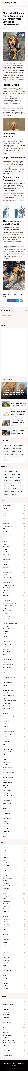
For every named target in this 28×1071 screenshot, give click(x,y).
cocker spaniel (14, 582)
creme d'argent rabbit (14, 1012)
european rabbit (14, 1019)
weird (13, 451)
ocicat (14, 975)
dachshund (14, 531)
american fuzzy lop (14, 1001)
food (5, 471)
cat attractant (7, 483)
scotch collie (14, 726)
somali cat (14, 952)
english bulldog (14, 559)
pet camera (14, 485)
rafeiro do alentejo (14, 816)
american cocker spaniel (14, 657)
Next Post (23, 321)
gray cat (14, 880)
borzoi (14, 687)
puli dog (14, 718)
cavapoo (14, 769)
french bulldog (14, 523)
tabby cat (14, 847)
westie (14, 836)
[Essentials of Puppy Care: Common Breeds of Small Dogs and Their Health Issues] (6, 404)
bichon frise (14, 551)
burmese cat (14, 932)
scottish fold (14, 883)
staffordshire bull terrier (14, 731)
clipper (6, 491)
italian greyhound (14, 618)
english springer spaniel (14, 664)
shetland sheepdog (14, 621)
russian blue (14, 888)
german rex (14, 967)
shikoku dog (14, 823)
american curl (14, 926)
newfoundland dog (14, 610)
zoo (22, 454)
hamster (19, 457)
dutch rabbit (14, 1014)
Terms (14, 1063)
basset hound (14, 639)
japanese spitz (14, 708)
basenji (14, 672)
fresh (4, 296)
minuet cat (14, 916)
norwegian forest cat (14, 896)
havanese (14, 785)
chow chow (14, 567)
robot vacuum (15, 488)
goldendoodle (14, 703)
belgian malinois (14, 641)
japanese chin (14, 790)
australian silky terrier (14, 751)
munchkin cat (14, 893)
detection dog (15, 294)
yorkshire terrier (14, 554)
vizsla (14, 739)
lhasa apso (14, 713)
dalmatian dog (14, 616)
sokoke (14, 985)
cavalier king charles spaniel (14, 587)
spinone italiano (14, 831)
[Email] (21, 300)
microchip (12, 491)
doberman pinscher (14, 557)
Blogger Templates (16, 1068)
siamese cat (14, 873)
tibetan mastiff (14, 651)
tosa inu (14, 685)
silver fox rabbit (14, 1053)
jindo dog (14, 793)
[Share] (24, 28)
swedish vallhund (14, 834)
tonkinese (14, 988)
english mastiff (14, 698)
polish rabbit (14, 1045)
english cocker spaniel (14, 695)
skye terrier (14, 826)
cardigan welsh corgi (14, 690)
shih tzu (14, 549)
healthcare (7, 448)
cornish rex (14, 960)
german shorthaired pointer (14, 700)
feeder (13, 474)
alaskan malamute (14, 577)
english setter (14, 780)
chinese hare (14, 1009)
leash (19, 474)
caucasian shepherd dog (14, 677)
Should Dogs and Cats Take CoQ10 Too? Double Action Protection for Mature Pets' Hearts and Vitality (18, 432)
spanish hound (14, 828)
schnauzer (14, 562)
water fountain (18, 480)
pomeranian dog (14, 533)
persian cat (14, 867)
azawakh (14, 754)
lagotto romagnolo (14, 803)
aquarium (11, 457)
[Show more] (4, 304)
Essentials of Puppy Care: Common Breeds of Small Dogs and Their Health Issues (18, 403)
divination (6, 460)
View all (24, 310)
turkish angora (14, 955)
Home (4, 9)
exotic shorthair (14, 901)
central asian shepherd (14, 772)
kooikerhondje (14, 800)
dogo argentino (14, 662)
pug (14, 536)
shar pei (14, 633)
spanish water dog (14, 682)
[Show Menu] (2, 2)
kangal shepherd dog (14, 795)
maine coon (14, 865)
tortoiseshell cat (14, 885)
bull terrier (14, 626)
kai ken (14, 710)
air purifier (6, 488)
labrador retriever (14, 510)
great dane (14, 595)
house (11, 471)
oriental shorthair (14, 950)
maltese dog (14, 546)
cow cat (14, 875)
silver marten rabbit (14, 1055)
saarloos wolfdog (14, 818)
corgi (14, 518)
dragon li (14, 944)
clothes (12, 477)
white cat (14, 860)
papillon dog (14, 631)
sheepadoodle (14, 728)
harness (6, 485)
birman (14, 929)
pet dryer (6, 494)
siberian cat (14, 911)
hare (14, 1027)
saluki (14, 723)
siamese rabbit (14, 1050)
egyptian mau (14, 962)
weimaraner (14, 654)
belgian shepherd (14, 644)
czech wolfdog (14, 775)
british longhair (14, 939)
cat (5, 445)
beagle (8, 9)
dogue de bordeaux (14, 777)
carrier (5, 477)
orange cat (14, 850)
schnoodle (14, 821)
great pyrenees (14, 649)
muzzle (20, 491)
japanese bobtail (14, 970)
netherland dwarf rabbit (14, 1040)
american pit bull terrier (14, 659)
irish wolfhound (14, 787)
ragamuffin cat (14, 919)
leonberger (14, 805)
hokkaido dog (14, 705)
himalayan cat (14, 908)
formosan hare (14, 1024)
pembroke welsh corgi (14, 716)
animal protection (16, 448)
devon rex (14, 934)
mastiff (14, 608)
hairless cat (14, 903)
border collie (14, 521)
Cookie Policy (20, 1063)
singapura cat (14, 924)
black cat (14, 852)
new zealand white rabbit (14, 1042)
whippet (14, 669)
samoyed (14, 541)
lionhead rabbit (14, 1035)
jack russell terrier (14, 572)
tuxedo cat (14, 857)
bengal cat (14, 891)
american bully (14, 636)
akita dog (14, 564)
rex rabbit (14, 1048)
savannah (14, 980)
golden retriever (14, 505)
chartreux (14, 942)
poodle (14, 513)
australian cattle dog (14, 749)
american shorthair (14, 878)
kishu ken (14, 798)
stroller (21, 485)
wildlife (6, 454)
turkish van (14, 921)
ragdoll (14, 870)
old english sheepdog (14, 628)
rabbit (19, 451)
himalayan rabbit (14, 1030)
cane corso (14, 675)
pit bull (14, 539)
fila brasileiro (14, 680)
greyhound (14, 598)
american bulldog (14, 580)
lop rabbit (14, 1037)
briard (14, 759)
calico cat (14, 855)
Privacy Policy (7, 1063)
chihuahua (14, 528)
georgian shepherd (14, 782)
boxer (14, 569)
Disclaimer (14, 1065)
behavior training (17, 445)
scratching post (8, 480)
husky (14, 516)
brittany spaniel (14, 762)
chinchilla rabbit (14, 1007)
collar (18, 477)
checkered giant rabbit (14, 1004)
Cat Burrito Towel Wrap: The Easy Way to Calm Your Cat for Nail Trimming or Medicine (18, 422)
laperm (14, 973)
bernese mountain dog (14, 585)
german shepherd (14, 526)
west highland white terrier (14, 603)
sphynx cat (14, 898)
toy (16, 471)
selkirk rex (14, 983)
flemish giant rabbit (14, 1022)
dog (21, 294)
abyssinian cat (14, 906)
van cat (14, 991)
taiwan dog (14, 592)
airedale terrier (14, 746)
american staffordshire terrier (14, 623)
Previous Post (5, 321)
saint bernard (14, 613)
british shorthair (14, 862)
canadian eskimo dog (14, 767)
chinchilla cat (14, 914)
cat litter (6, 474)
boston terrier (14, 646)
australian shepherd (14, 605)
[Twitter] (17, 300)
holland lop (14, 1032)
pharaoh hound (14, 810)
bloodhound (14, 757)
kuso (12, 454)
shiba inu (14, 508)
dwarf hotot (14, 1017)
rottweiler (14, 575)
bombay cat (14, 957)
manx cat (14, 947)
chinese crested (14, 692)
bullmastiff (14, 764)
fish (5, 457)
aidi (14, 744)
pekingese (14, 590)
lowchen (14, 808)
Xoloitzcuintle (14, 741)
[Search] (25, 2)
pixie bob (14, 978)
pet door (13, 494)
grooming (6, 451)
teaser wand (17, 483)
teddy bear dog (14, 734)
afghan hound (14, 600)
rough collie (14, 721)
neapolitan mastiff (14, 667)
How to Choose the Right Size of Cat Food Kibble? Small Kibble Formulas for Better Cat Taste (18, 413)
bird (17, 454)
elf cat (14, 965)
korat (14, 937)
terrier (14, 736)
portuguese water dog (14, 813)
